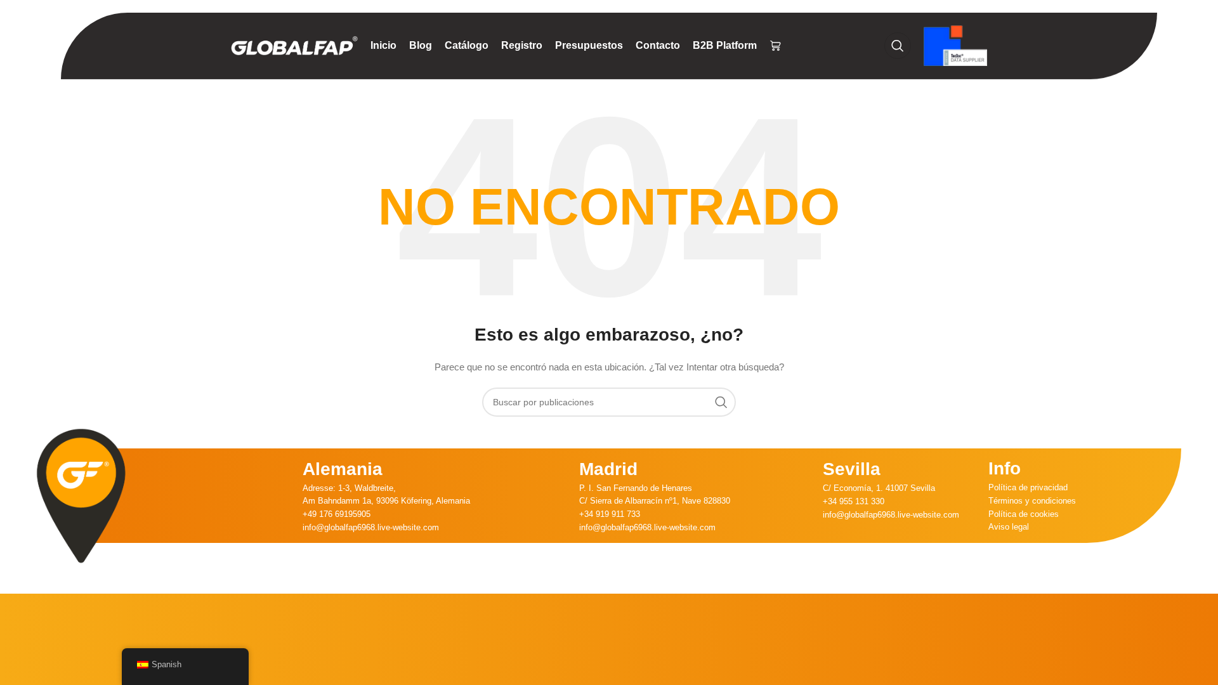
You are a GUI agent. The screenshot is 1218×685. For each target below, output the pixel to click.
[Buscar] (897, 45)
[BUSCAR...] (721, 402)
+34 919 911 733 (609, 514)
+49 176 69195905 (336, 514)
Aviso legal (1008, 527)
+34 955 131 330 (853, 501)
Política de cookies (1023, 514)
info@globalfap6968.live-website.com (371, 527)
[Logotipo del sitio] (294, 45)
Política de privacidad (1028, 487)
